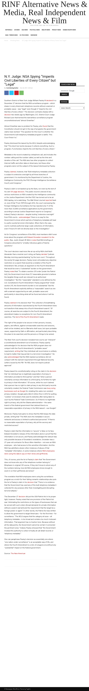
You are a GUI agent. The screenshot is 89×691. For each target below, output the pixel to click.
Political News (35, 30)
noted (34, 240)
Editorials (8, 30)
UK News (17, 30)
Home (6, 40)
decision (7, 115)
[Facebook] (6, 93)
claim (37, 459)
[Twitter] (11, 93)
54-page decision (17, 192)
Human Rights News (69, 30)
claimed (13, 172)
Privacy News (56, 30)
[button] (82, 30)
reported (48, 200)
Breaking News (15, 40)
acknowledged (24, 217)
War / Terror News (11, 35)
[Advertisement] (44, 58)
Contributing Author (12, 88)
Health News (46, 30)
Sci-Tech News (24, 35)
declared (49, 100)
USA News (25, 30)
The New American (18, 553)
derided (44, 254)
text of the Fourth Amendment (27, 317)
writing (17, 351)
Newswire (34, 35)
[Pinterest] (16, 93)
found (45, 126)
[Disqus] (30, 598)
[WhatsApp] (21, 93)
